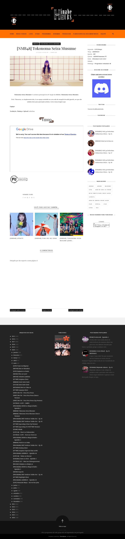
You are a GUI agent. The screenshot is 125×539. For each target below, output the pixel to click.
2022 (13, 507)
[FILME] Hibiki (17, 429)
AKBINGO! (91, 186)
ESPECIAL (97, 204)
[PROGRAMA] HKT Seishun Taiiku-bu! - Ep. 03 (27, 445)
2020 (13, 350)
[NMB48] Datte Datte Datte (21, 382)
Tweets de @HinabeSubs (95, 109)
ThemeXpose (63, 536)
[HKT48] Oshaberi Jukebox (21, 377)
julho (15, 488)
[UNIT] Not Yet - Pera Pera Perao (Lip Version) (27, 400)
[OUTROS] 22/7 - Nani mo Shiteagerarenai (26, 461)
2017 (13, 342)
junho (15, 485)
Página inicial (46, 310)
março (15, 358)
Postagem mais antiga (76, 310)
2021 (13, 504)
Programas (46, 34)
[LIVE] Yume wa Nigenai (20, 366)
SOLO (97, 207)
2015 (13, 336)
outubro (16, 496)
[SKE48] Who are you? (20, 374)
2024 (13, 512)
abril (15, 360)
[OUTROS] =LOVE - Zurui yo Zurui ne (25, 435)
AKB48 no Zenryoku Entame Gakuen (99, 200)
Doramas (56, 34)
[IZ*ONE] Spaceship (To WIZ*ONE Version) (26, 427)
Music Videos (21, 34)
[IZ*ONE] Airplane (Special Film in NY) (25, 451)
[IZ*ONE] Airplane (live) (20, 379)
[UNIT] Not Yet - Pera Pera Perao (23, 393)
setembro (16, 493)
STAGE (105, 204)
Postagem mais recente (17, 310)
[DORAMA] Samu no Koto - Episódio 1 (25, 459)
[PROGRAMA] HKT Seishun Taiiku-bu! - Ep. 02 (27, 421)
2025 (13, 515)
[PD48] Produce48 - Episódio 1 (99, 337)
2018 (13, 344)
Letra (90, 189)
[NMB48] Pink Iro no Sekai (46, 238)
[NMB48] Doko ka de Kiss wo (104, 141)
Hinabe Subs (28, 194)
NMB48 (35, 44)
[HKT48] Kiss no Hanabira (21, 368)
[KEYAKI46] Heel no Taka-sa (22, 387)
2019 (13, 347)
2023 (13, 509)
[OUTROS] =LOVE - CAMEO (21, 403)
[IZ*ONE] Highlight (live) (21, 477)
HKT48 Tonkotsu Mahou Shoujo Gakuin (100, 193)
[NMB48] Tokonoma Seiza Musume (24, 411)
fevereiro (16, 355)
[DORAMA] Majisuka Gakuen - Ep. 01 (101, 367)
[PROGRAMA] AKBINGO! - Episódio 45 (25, 480)
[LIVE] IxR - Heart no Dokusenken (23, 432)
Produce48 (66, 34)
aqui (64, 102)
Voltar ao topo (62, 526)
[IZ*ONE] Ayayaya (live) (20, 390)
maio (15, 363)
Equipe (103, 34)
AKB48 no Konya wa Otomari (103, 189)
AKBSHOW (99, 186)
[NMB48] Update (16, 238)
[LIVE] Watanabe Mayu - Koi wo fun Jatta (26, 482)
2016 (13, 339)
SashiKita (92, 196)
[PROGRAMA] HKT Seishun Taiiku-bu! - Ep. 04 (27, 474)
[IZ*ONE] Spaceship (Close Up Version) (25, 424)
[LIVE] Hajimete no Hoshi (21, 371)
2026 (13, 517)
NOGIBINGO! (108, 186)
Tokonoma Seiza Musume (50, 44)
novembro (16, 499)
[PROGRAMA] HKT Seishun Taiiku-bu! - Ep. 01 (27, 419)
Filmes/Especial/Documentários (85, 34)
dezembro (16, 501)
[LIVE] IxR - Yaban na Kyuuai (22, 456)
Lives (31, 34)
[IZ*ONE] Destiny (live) (20, 448)
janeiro (15, 352)
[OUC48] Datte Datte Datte (21, 385)
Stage (37, 34)
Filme (90, 204)
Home (12, 34)
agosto (15, 491)
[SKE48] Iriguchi (18, 472)
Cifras (91, 207)
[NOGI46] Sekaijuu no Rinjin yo (23, 464)
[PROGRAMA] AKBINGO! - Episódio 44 (25, 453)
